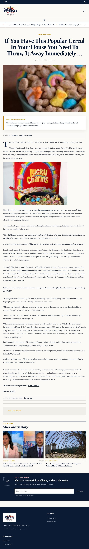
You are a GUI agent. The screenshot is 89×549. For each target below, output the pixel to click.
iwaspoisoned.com (45, 210)
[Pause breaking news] (84, 24)
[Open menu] (44, 20)
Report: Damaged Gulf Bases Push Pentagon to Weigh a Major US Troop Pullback (63, 465)
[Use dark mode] (84, 2)
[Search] (84, 11)
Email (20, 135)
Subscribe (79, 491)
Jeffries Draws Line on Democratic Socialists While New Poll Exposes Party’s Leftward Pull (22, 465)
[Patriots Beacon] (10, 11)
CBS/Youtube (33, 385)
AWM (12, 391)
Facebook (15, 135)
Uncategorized (44, 34)
